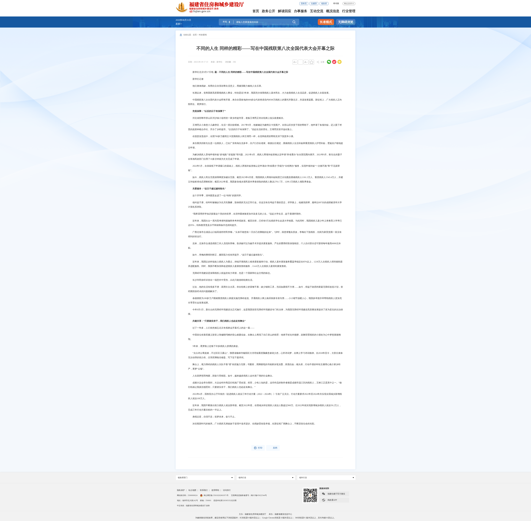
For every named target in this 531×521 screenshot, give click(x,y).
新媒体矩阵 (324, 488)
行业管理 (348, 11)
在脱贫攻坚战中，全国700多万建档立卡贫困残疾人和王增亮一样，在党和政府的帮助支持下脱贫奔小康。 (241, 136)
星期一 (179, 24)
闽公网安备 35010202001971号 (216, 495)
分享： (323, 62)
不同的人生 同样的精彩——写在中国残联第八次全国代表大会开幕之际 (265, 48)
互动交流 (316, 11)
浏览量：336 (230, 62)
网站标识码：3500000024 (187, 495)
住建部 (314, 3)
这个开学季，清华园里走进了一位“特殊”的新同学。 (215, 195)
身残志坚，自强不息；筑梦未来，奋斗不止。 (212, 417)
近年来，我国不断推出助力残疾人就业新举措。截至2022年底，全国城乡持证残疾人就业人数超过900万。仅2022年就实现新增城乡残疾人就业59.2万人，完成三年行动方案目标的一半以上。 (264, 407)
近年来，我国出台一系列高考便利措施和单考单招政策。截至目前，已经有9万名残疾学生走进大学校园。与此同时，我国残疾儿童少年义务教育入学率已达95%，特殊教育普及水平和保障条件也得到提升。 (265, 223)
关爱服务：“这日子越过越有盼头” (209, 188)
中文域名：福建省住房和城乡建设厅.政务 (193, 506)
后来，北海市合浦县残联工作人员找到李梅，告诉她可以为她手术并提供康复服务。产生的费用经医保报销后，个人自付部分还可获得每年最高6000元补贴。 (264, 245)
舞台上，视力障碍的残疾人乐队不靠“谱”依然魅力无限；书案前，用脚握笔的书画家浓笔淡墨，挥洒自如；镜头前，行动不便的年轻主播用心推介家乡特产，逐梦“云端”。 (264, 366)
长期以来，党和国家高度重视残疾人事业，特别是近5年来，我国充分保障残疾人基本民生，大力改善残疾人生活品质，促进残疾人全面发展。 (259, 93)
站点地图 (192, 490)
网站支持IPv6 (349, 4)
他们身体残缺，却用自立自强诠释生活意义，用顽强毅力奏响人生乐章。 (225, 86)
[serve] (211, 7)
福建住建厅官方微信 (333, 494)
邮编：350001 (205, 500)
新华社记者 (196, 79)
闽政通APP (329, 500)
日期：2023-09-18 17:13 (198, 62)
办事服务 (300, 11)
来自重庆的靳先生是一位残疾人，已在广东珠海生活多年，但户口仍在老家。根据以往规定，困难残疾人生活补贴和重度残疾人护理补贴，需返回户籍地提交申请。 (265, 145)
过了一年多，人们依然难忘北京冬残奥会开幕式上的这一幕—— (221, 328)
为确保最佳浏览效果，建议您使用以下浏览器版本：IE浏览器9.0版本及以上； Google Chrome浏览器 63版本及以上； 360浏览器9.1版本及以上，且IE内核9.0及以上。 (265, 518)
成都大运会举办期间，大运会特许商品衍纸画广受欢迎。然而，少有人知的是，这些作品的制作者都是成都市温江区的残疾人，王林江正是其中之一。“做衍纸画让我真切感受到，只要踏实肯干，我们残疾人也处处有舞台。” (265, 384)
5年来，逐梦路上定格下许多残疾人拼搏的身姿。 (214, 346)
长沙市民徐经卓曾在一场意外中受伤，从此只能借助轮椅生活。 (221, 280)
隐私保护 (181, 490)
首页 (256, 11)
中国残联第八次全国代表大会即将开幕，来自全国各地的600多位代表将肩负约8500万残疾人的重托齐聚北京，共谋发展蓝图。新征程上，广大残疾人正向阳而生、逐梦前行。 (265, 102)
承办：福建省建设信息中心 (280, 514)
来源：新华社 (216, 62)
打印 (258, 447)
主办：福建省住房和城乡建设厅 (252, 514)
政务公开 (268, 11)
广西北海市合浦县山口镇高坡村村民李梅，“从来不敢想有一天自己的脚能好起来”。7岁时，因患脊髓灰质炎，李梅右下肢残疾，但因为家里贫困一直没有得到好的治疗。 (265, 234)
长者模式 (326, 22)
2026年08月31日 (183, 20)
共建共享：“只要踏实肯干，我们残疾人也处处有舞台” (219, 321)
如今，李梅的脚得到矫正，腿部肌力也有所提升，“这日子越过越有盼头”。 (226, 255)
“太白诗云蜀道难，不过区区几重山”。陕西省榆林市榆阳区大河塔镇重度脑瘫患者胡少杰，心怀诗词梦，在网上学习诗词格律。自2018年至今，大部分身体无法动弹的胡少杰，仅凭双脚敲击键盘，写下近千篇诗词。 (265, 355)
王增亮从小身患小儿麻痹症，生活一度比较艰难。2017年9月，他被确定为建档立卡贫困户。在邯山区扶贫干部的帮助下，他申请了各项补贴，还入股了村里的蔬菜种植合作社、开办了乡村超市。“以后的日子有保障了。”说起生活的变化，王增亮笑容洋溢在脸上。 (265, 127)
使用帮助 (215, 490)
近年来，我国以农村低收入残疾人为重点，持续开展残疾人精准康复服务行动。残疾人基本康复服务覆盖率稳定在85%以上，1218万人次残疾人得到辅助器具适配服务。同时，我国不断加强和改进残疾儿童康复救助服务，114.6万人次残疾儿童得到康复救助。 (265, 263)
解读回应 (284, 11)
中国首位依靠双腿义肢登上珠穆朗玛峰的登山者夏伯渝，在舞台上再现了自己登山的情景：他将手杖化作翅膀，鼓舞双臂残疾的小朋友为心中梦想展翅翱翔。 (264, 337)
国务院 (304, 3)
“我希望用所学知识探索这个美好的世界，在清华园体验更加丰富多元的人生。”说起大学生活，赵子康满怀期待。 (245, 214)
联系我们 (204, 490)
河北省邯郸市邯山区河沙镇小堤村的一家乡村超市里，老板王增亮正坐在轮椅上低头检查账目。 (236, 118)
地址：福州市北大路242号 (187, 500)
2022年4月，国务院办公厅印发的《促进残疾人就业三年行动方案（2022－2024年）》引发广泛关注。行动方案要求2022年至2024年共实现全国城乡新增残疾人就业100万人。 (265, 396)
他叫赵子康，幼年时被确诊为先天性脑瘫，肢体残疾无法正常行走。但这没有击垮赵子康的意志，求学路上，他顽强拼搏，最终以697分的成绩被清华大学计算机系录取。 (265, 204)
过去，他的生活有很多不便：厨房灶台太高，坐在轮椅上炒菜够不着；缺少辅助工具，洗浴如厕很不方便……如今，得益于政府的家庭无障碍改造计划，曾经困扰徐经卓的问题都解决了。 (265, 289)
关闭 (273, 447)
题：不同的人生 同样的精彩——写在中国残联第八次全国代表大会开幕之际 (251, 72)
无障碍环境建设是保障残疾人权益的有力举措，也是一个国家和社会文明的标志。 (230, 273)
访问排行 (227, 490)
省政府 (324, 3)
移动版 (336, 3)
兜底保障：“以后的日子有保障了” (209, 111)
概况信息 (332, 11)
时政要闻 (203, 35)
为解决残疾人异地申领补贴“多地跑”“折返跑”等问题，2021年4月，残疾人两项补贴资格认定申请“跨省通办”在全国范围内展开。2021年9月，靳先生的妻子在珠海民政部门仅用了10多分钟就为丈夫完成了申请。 (265, 156)
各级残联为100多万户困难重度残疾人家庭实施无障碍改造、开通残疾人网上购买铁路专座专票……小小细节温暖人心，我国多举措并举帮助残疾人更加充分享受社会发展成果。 (265, 300)
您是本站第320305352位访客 (225, 500)
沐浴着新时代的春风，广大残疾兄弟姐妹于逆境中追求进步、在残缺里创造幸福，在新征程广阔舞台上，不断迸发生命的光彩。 (252, 423)
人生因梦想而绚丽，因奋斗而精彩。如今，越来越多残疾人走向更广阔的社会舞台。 (231, 376)
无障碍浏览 (345, 22)
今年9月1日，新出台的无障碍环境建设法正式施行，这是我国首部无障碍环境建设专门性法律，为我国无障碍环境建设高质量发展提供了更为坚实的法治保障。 (265, 311)
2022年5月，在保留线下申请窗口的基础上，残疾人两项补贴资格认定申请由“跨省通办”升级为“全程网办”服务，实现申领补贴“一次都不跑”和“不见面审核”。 (264, 168)
